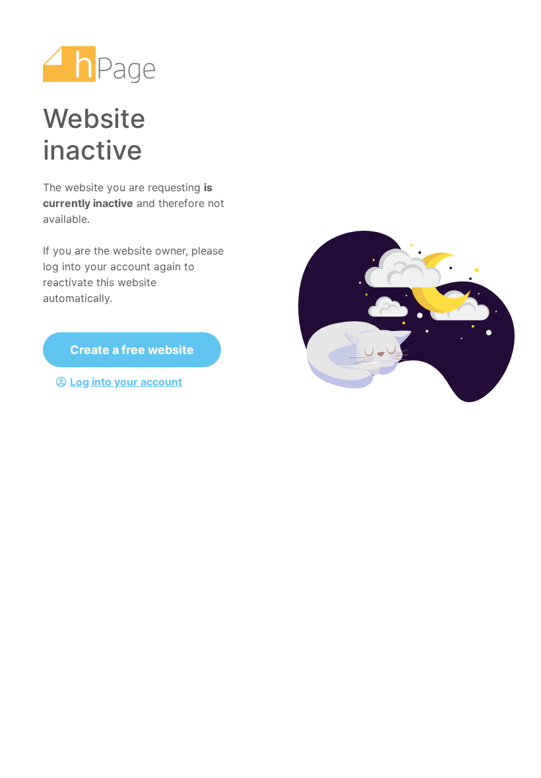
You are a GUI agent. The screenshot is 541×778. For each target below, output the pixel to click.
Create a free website (132, 350)
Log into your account (126, 381)
